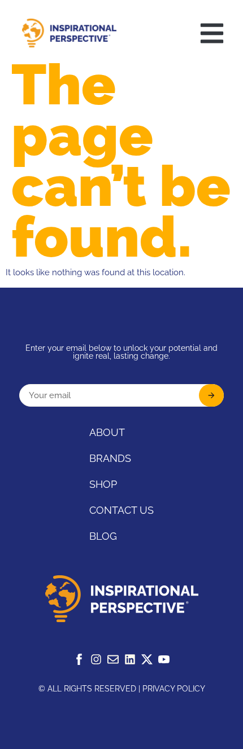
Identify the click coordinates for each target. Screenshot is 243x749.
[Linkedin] (130, 659)
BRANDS (110, 458)
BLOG (103, 536)
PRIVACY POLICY (173, 688)
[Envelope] (113, 659)
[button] (211, 33)
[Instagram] (96, 659)
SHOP (103, 484)
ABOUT (107, 432)
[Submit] (211, 395)
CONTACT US (121, 510)
